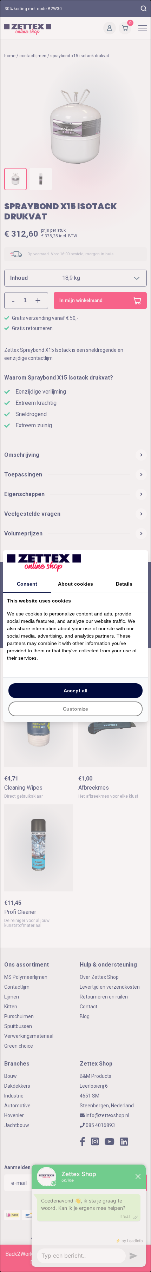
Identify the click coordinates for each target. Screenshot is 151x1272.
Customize (75, 709)
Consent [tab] (27, 584)
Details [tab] (124, 584)
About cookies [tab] (75, 584)
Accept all (75, 690)
